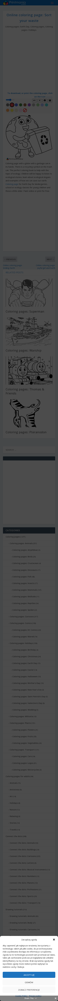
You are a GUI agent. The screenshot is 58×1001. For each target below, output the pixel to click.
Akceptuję (29, 975)
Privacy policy (35, 995)
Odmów (29, 982)
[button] (54, 939)
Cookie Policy (21, 995)
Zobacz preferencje (29, 989)
